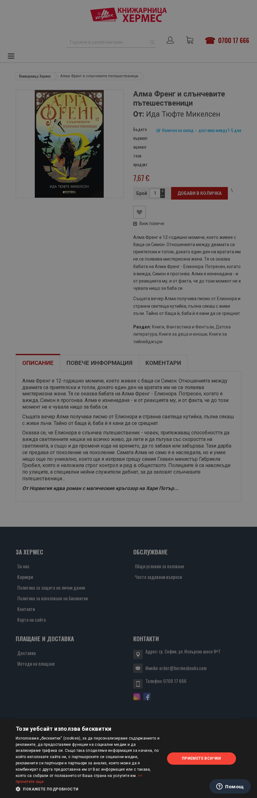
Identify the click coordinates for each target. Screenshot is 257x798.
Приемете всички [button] (201, 758)
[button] (88, 789)
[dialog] (128, 758)
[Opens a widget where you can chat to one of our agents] (230, 787)
